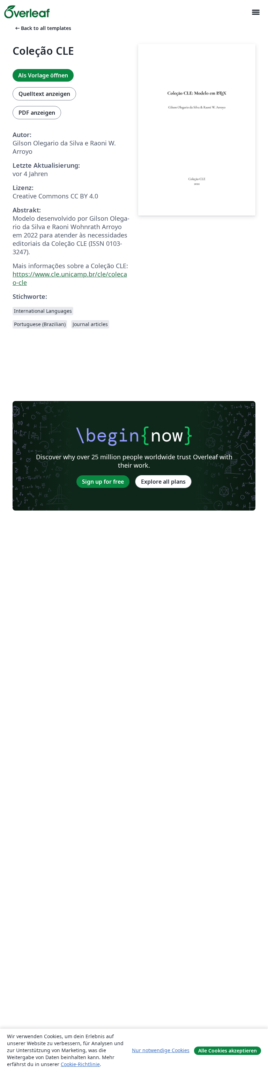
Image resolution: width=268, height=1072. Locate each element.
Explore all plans (163, 481)
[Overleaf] (27, 12)
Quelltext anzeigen (44, 94)
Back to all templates (42, 28)
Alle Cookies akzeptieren (227, 1050)
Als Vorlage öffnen (43, 75)
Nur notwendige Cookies (160, 1050)
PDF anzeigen (36, 112)
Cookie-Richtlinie (80, 1064)
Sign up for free (103, 481)
